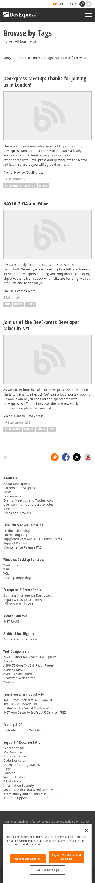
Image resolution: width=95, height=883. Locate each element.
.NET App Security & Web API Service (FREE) (35, 712)
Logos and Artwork (17, 513)
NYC (51, 429)
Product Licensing (16, 531)
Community (13, 185)
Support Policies (15, 543)
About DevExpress (16, 484)
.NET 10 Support (15, 798)
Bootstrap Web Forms (19, 678)
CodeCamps (12, 429)
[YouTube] (88, 457)
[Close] (86, 830)
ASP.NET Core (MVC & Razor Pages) (28, 665)
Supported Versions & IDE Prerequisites (32, 539)
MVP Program (13, 509)
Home (7, 41)
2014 (7, 304)
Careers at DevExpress (19, 488)
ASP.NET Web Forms (18, 674)
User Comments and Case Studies (28, 504)
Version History (14, 777)
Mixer (34, 41)
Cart (60, 4)
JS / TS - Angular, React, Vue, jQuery (29, 657)
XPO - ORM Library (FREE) (21, 704)
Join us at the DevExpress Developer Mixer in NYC (41, 325)
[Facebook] (66, 457)
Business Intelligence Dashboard (27, 595)
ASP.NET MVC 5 (14, 669)
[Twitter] (77, 457)
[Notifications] (89, 4)
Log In (72, 4)
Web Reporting (14, 682)
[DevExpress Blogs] (55, 457)
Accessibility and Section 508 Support (31, 794)
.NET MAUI (11, 621)
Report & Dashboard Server (23, 599)
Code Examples (14, 760)
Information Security (18, 785)
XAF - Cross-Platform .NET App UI (27, 700)
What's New (12, 781)
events (29, 429)
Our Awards (12, 496)
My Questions (13, 752)
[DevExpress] (20, 15)
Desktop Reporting (17, 577)
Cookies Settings (47, 870)
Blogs (7, 769)
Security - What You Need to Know (28, 790)
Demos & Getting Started (21, 765)
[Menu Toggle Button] (88, 15)
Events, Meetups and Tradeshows (28, 500)
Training (9, 773)
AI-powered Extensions (20, 639)
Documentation (14, 756)
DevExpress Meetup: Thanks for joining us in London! (44, 81)
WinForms (10, 565)
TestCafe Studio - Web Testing (25, 730)
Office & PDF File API (18, 604)
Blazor (8, 661)
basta (18, 304)
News (7, 492)
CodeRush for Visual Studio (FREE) (28, 708)
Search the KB (13, 748)
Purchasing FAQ (15, 535)
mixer (30, 304)
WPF (6, 569)
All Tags (21, 41)
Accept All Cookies (28, 858)
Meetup (30, 185)
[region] (47, 853)
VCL (6, 573)
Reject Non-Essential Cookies (66, 857)
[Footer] (5, 457)
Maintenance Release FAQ (22, 547)
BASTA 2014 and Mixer (26, 203)
